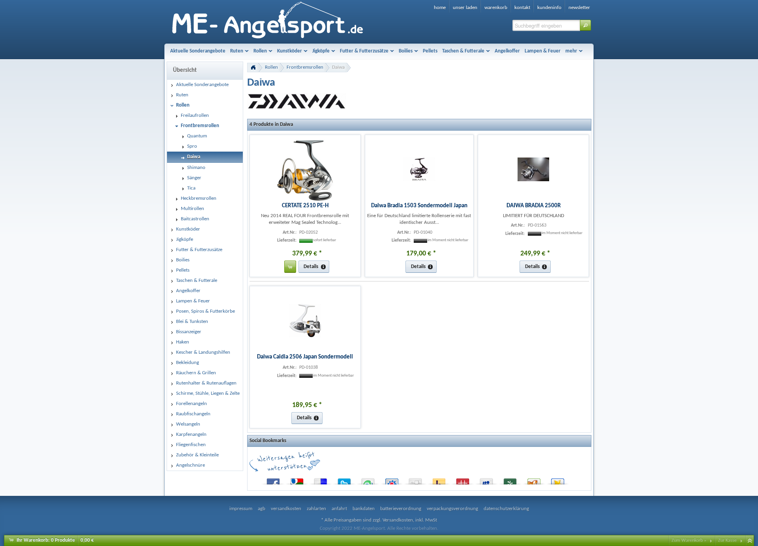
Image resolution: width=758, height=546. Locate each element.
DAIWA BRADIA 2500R (534, 206)
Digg (415, 480)
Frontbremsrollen (305, 67)
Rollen (271, 67)
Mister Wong (463, 480)
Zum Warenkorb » (689, 540)
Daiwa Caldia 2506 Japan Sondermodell (305, 357)
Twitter (344, 480)
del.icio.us (320, 480)
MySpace (486, 480)
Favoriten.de (557, 480)
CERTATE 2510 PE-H (305, 206)
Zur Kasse (727, 540)
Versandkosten (398, 520)
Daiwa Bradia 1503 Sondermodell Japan (419, 206)
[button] (585, 25)
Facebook (273, 480)
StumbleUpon (368, 480)
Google (297, 480)
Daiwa (338, 67)
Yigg (534, 480)
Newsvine (510, 480)
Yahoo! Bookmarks (439, 480)
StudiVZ (391, 480)
